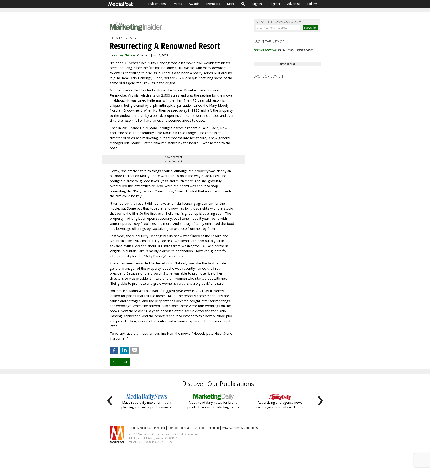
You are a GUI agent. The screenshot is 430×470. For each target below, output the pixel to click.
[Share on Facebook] (114, 350)
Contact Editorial (178, 428)
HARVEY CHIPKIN (265, 50)
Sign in (257, 4)
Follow (312, 4)
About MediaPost (140, 428)
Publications (157, 4)
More (231, 4)
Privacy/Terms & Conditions (240, 428)
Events (177, 4)
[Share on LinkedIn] (124, 350)
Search (243, 4)
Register (274, 4)
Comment (120, 362)
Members (213, 4)
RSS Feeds (199, 428)
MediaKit (159, 428)
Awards (194, 4)
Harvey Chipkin (124, 55)
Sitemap (214, 428)
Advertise (294, 4)
